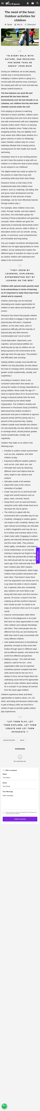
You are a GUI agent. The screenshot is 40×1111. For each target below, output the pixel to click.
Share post (31, 24)
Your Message (8, 791)
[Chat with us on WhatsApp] (4, 1106)
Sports (9, 24)
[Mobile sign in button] (27, 3)
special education (9, 740)
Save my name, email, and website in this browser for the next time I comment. (21, 813)
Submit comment (20, 819)
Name (5, 774)
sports (22, 740)
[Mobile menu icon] (2, 3)
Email (5, 783)
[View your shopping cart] (32, 3)
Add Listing (38, 555)
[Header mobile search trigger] (37, 3)
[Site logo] (12, 3)
